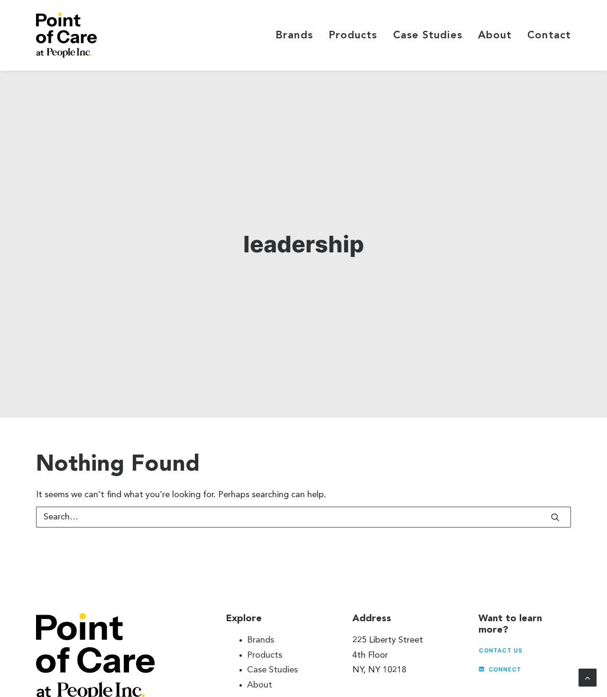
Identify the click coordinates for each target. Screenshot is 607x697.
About (495, 35)
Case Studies (427, 35)
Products (353, 35)
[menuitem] (298, 35)
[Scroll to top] (588, 677)
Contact (549, 35)
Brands (294, 35)
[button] (555, 517)
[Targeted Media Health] (66, 35)
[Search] (303, 517)
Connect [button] (505, 669)
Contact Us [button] (501, 650)
